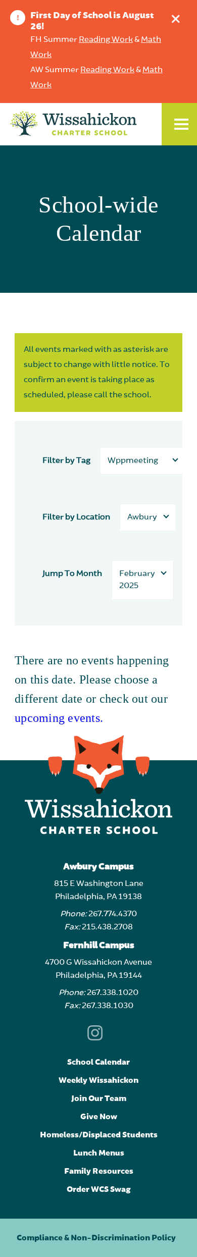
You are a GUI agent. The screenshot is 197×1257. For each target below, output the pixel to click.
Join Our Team (98, 1098)
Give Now (98, 1117)
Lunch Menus (98, 1153)
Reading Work (106, 40)
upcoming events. (59, 717)
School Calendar (98, 1062)
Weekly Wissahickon (98, 1080)
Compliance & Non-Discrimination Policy (96, 1238)
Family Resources (98, 1171)
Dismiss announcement (175, 18)
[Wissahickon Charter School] (100, 124)
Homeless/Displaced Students (99, 1135)
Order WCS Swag (99, 1189)
